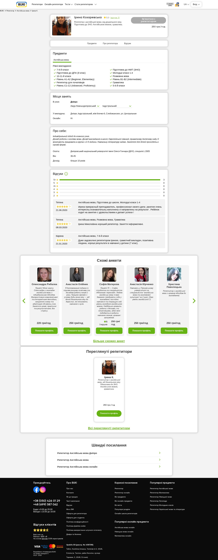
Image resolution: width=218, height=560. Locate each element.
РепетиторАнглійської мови (161, 488)
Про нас (69, 488)
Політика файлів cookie (76, 526)
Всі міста (118, 505)
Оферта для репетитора (76, 513)
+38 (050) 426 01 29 (46, 500)
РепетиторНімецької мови (161, 497)
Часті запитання (73, 501)
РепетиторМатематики (159, 493)
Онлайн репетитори (54, 4)
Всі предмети (120, 497)
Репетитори (37, 4)
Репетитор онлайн (122, 493)
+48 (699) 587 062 (45, 504)
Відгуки (69, 505)
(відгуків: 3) (115, 18)
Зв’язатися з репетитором (148, 20)
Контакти (70, 493)
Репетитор (119, 488)
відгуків (45, 539)
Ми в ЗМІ (70, 509)
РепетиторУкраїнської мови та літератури (167, 509)
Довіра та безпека (73, 534)
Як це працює (72, 497)
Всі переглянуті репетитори (109, 428)
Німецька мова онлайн (124, 532)
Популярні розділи (122, 509)
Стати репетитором (84, 4)
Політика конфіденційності (77, 522)
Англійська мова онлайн (125, 527)
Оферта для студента (75, 518)
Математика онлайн (123, 536)
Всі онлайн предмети (123, 501)
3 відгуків (103, 324)
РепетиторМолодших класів (161, 505)
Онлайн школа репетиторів (126, 513)
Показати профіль (44, 331)
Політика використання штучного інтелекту (84, 530)
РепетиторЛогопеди (158, 501)
